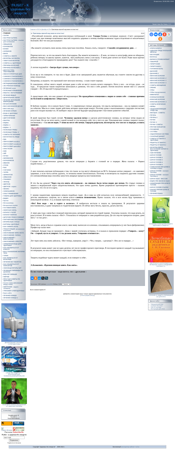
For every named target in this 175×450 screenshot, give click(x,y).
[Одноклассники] (35, 278)
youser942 (49, 284)
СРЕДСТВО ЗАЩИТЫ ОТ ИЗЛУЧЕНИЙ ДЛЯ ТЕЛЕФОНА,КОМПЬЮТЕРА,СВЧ (14, 374)
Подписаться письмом (14, 443)
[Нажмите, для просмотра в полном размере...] (51, 128)
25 (49, 29)
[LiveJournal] (46, 278)
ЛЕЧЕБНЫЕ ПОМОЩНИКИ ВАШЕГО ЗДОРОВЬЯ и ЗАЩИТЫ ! (161, 224)
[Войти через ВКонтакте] (156, 34)
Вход (53, 19)
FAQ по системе (156, 307)
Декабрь (44, 29)
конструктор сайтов (127, 447)
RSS (169, 24)
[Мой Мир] (39, 278)
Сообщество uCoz (157, 306)
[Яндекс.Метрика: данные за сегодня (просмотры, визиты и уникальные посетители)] (7, 429)
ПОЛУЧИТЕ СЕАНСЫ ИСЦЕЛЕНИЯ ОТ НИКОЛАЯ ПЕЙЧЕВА (14, 405)
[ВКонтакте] (32, 278)
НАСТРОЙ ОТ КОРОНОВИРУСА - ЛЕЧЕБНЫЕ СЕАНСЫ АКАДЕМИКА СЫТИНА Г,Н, (161, 264)
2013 (38, 29)
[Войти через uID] (151, 34)
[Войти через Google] (169, 34)
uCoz (137, 447)
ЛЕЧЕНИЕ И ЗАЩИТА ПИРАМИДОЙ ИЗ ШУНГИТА (161, 296)
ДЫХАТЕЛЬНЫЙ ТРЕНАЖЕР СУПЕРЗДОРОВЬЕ (14, 343)
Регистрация (45, 19)
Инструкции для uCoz (158, 309)
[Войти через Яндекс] (164, 34)
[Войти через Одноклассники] (160, 39)
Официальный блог (157, 304)
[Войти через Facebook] (160, 34)
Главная (36, 19)
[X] (42, 278)
